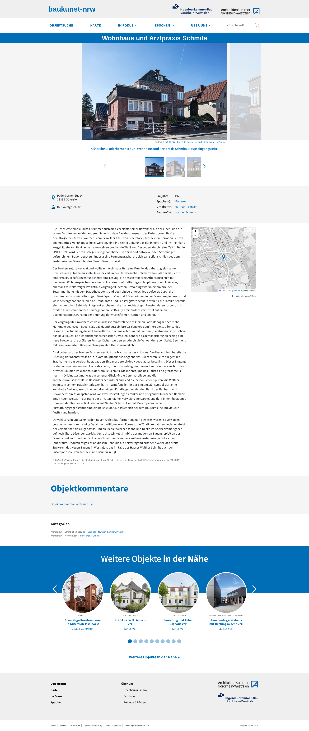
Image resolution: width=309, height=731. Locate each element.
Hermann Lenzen (186, 206)
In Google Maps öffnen (245, 296)
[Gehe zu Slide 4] (146, 641)
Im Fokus (56, 696)
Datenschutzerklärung (93, 725)
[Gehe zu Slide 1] (130, 641)
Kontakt (63, 725)
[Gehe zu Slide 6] (157, 641)
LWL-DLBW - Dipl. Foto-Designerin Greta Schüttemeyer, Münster (195, 142)
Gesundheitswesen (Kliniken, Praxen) (106, 532)
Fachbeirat (130, 696)
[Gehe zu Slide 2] (135, 641)
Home (53, 725)
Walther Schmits (185, 212)
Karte (54, 690)
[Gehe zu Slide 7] (163, 641)
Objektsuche (58, 684)
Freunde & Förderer (135, 702)
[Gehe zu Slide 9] (174, 641)
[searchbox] (235, 25)
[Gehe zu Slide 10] (179, 641)
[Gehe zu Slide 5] (152, 641)
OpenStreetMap (238, 290)
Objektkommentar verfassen (69, 504)
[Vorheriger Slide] (54, 589)
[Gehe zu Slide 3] (141, 641)
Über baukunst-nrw (135, 690)
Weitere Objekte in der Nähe (153, 657)
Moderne (181, 201)
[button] (204, 166)
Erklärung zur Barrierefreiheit (137, 725)
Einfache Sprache (113, 725)
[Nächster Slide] (254, 589)
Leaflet (224, 290)
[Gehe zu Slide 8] (168, 641)
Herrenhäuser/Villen (90, 535)
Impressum (75, 725)
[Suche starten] (257, 25)
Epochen (56, 702)
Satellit (249, 229)
